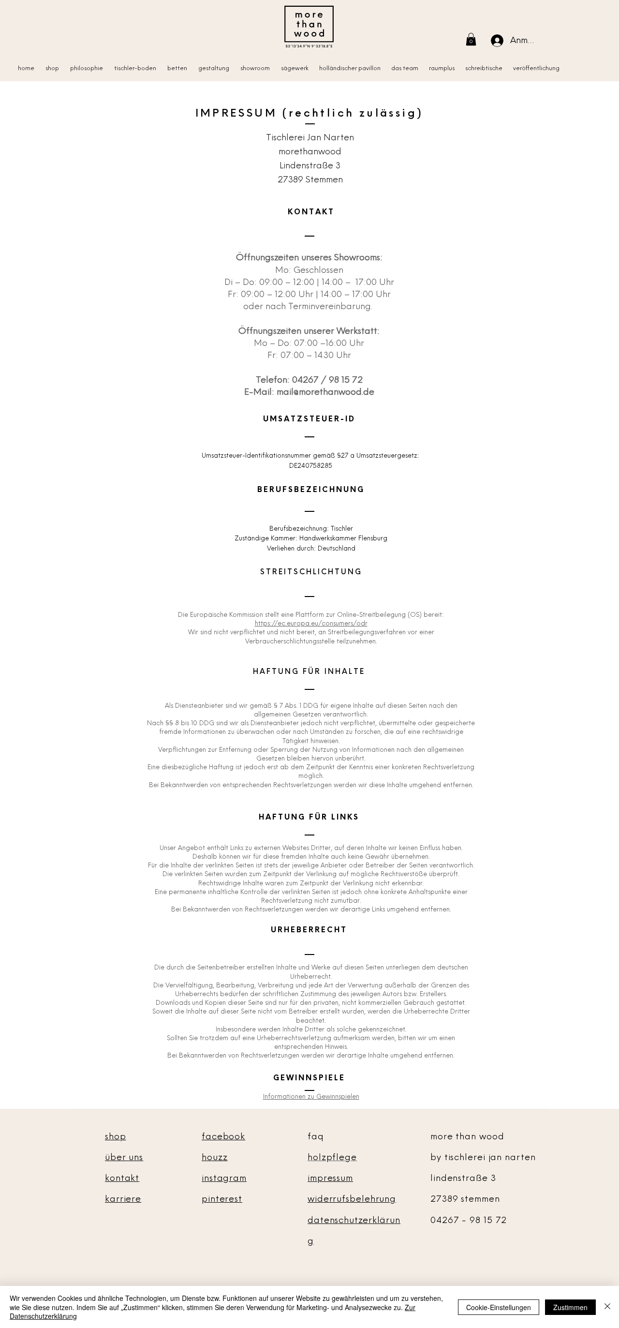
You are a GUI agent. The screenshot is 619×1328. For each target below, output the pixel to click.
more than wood (467, 1136)
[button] (471, 39)
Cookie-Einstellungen (498, 1307)
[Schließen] (607, 1307)
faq (316, 1136)
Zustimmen (570, 1307)
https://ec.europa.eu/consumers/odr (311, 623)
